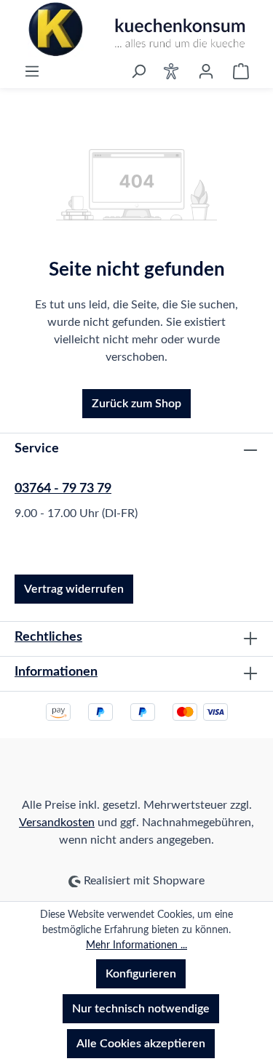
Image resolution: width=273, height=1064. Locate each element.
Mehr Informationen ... (136, 945)
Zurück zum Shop (136, 403)
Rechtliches (48, 637)
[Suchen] (138, 71)
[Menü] (32, 71)
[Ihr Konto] (206, 71)
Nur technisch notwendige (141, 1009)
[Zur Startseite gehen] (136, 29)
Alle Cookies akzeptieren (140, 1043)
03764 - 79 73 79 (63, 488)
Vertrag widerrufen (74, 589)
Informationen (56, 672)
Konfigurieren (141, 974)
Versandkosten (57, 822)
